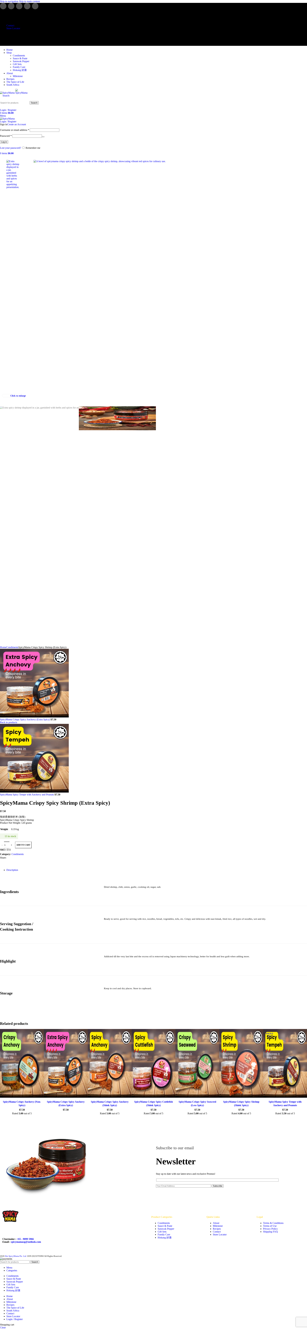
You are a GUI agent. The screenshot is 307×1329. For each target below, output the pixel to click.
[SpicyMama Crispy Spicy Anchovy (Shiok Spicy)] (110, 1064)
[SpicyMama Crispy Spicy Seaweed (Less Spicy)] (197, 1064)
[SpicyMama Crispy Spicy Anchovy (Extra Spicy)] (66, 1064)
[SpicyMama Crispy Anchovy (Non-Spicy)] (22, 1064)
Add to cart (23, 845)
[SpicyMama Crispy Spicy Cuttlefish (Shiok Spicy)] (153, 1064)
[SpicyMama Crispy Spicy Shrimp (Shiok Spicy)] (241, 1064)
